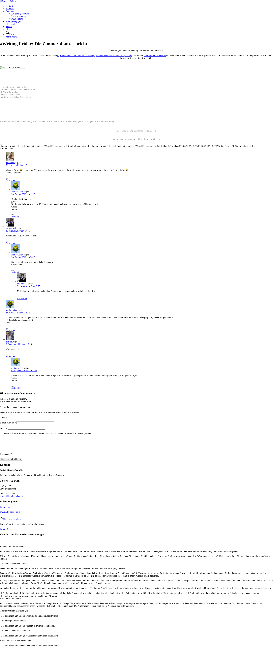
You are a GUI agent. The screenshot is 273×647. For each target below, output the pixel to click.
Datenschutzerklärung (10, 512)
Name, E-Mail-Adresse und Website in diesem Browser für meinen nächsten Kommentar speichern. (48, 433)
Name (3, 417)
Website (3, 428)
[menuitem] (139, 6)
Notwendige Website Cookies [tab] (13, 563)
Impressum (5, 507)
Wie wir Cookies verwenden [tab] (13, 546)
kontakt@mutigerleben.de (11, 496)
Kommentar (6, 454)
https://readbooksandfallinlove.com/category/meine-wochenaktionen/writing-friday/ (94, 55)
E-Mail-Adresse (8, 422)
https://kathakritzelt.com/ (155, 55)
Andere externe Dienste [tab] (10, 598)
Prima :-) (4, 529)
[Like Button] (1, 144)
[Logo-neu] (8, 1)
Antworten (10, 180)
